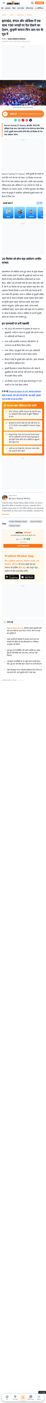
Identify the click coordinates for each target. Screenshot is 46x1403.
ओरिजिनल (40, 8)
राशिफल (15, 564)
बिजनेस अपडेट (29, 560)
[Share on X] (30, 120)
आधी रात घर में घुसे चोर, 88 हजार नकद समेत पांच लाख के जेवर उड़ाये (24, 449)
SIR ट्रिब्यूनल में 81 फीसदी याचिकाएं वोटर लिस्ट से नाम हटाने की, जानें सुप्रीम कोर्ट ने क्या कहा (24, 671)
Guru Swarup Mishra (21, 498)
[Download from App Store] (27, 577)
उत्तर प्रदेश (20, 8)
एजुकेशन (11, 560)
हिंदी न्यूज (22, 567)
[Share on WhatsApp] (15, 120)
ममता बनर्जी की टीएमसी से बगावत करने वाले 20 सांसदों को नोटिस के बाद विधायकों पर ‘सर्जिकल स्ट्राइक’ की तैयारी (23, 641)
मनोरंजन (19, 560)
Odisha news (14, 526)
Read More (5, 514)
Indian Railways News (18, 521)
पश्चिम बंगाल (29, 8)
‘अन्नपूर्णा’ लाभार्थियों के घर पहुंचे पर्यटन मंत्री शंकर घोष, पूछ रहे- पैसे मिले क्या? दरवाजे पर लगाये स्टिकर (24, 662)
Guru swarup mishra (17, 39)
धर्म (37, 560)
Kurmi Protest (36, 521)
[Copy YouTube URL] (23, 120)
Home (4, 15)
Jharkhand (20, 15)
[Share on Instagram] (26, 120)
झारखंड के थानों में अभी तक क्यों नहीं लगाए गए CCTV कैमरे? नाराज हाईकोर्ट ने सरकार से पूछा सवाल (24, 425)
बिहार (13, 8)
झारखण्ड (7, 8)
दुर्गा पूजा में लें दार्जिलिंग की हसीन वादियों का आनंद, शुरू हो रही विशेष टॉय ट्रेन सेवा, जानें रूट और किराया (23, 653)
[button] (23, 92)
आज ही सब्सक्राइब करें (23, 546)
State (11, 15)
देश (6, 560)
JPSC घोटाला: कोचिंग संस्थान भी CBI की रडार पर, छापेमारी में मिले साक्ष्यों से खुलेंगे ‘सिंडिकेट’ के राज (25, 414)
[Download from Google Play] (12, 577)
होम (2, 8)
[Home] (13, 3)
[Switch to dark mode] (32, 3)
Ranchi (29, 15)
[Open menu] (4, 3)
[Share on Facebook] (19, 120)
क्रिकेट (7, 564)
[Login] (23, 1397)
